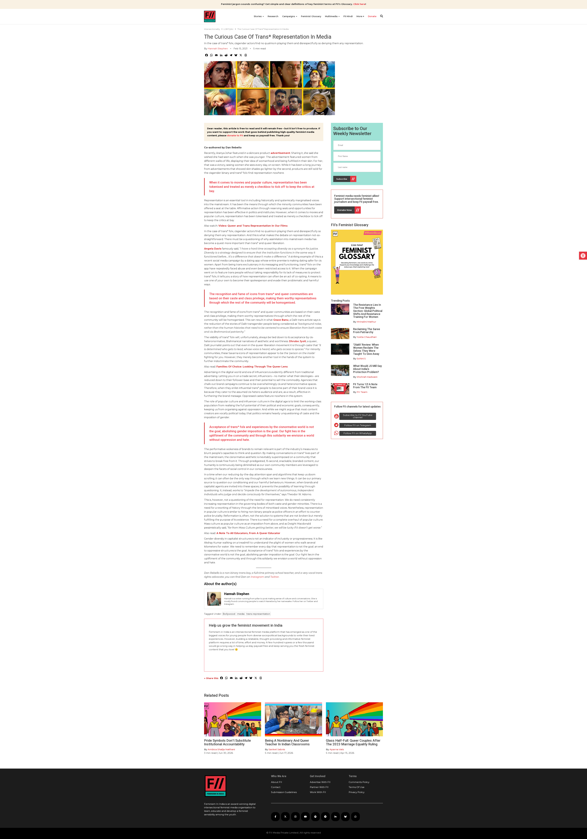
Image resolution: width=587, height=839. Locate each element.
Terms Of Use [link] (356, 787)
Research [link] (273, 16)
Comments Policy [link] (359, 782)
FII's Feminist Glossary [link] (349, 225)
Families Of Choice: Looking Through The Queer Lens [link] (252, 366)
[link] (583, 256)
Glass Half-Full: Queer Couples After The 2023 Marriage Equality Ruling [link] (353, 742)
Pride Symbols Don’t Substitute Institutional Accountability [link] (227, 742)
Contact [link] (275, 787)
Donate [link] (372, 16)
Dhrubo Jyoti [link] (297, 341)
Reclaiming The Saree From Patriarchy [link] (366, 330)
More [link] (359, 16)
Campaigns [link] (289, 16)
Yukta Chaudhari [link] (367, 337)
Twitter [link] (274, 576)
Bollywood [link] (229, 613)
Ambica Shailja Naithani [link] (221, 749)
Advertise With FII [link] (320, 782)
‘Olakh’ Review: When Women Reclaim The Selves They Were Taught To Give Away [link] (366, 349)
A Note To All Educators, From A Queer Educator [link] (248, 533)
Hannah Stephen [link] (218, 48)
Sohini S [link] (361, 358)
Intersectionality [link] (212, 29)
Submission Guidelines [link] (284, 792)
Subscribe (341, 179)
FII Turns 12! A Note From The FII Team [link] (365, 386)
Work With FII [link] (318, 792)
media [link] (240, 613)
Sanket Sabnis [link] (277, 749)
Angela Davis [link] (212, 248)
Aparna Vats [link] (337, 749)
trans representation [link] (258, 613)
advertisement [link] (280, 153)
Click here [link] (359, 4)
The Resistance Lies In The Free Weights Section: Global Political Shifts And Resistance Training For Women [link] (367, 310)
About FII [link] (276, 782)
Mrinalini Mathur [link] (366, 321)
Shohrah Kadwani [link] (367, 376)
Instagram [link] (257, 576)
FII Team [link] (362, 392)
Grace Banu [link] (280, 319)
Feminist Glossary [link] (311, 16)
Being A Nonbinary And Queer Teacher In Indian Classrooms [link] (287, 742)
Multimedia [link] (331, 16)
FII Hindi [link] (348, 16)
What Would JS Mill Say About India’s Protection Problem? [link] (367, 369)
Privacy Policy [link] (356, 792)
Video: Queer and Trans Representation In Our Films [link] (253, 225)
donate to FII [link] (235, 135)
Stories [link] (258, 16)
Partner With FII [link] (319, 787)
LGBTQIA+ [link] (228, 29)
